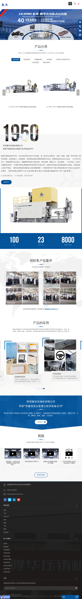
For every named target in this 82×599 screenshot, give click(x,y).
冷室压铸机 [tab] (15, 59)
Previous (3, 289)
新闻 (5, 523)
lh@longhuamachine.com (15, 494)
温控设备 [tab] (49, 59)
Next (79, 289)
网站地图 (60, 596)
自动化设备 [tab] (35, 62)
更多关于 (6, 182)
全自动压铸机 (7, 559)
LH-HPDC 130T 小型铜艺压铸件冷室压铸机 (59, 107)
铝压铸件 (6, 546)
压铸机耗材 (7, 562)
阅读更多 (21, 112)
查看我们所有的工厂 (51, 309)
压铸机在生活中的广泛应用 (63, 377)
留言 (63, 597)
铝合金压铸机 (7, 565)
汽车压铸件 (19, 374)
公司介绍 (6, 516)
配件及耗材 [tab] (46, 62)
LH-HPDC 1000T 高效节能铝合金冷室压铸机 (22, 107)
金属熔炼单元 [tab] (38, 59)
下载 (5, 526)
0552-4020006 (12, 490)
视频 (5, 529)
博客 (55, 596)
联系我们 (40, 422)
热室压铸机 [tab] (27, 59)
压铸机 (5, 543)
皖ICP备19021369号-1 (47, 596)
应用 (5, 519)
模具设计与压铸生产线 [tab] (63, 59)
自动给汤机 (7, 572)
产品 (5, 513)
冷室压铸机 (7, 568)
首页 (5, 510)
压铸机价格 (7, 553)
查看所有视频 (41, 475)
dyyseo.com (37, 596)
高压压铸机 (7, 556)
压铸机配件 (7, 550)
